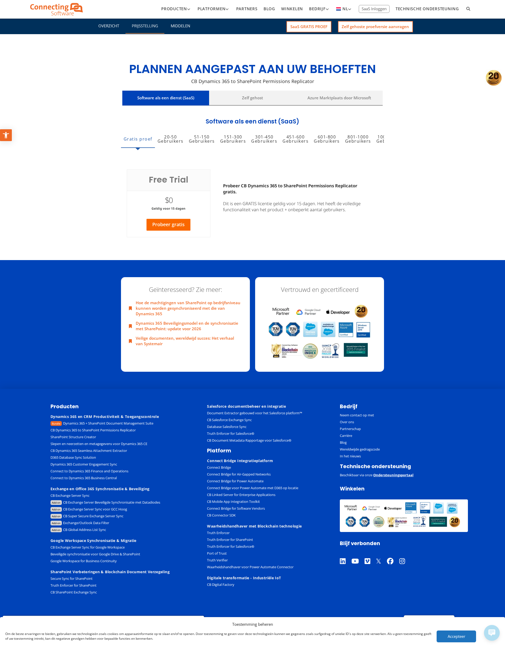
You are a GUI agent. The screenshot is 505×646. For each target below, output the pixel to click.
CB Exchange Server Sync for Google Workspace (87, 547)
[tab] (138, 140)
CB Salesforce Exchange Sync (229, 419)
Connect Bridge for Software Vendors (236, 508)
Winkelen (352, 488)
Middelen (180, 25)
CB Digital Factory (220, 584)
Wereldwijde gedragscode (360, 449)
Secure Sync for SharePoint (71, 578)
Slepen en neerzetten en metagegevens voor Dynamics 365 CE (98, 443)
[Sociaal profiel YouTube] (358, 554)
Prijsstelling (145, 25)
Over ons (347, 422)
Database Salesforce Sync (226, 426)
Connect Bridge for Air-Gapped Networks (239, 474)
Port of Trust (217, 553)
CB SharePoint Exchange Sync (73, 592)
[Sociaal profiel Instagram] (405, 554)
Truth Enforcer (218, 532)
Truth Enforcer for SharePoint (73, 585)
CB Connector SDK (221, 515)
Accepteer (456, 636)
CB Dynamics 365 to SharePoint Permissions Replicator (93, 430)
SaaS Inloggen (374, 8)
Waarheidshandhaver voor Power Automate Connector (250, 567)
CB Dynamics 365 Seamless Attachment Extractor (88, 450)
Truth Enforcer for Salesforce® (230, 433)
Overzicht (108, 25)
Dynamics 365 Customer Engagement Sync (83, 464)
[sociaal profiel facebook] (393, 554)
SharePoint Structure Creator (73, 437)
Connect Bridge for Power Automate (235, 481)
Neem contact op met (357, 415)
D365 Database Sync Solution (73, 457)
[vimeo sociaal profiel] (370, 554)
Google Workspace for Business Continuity (83, 561)
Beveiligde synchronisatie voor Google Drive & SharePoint (95, 554)
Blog (343, 442)
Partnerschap (350, 428)
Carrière (346, 435)
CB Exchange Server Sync (69, 495)
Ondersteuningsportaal (393, 475)
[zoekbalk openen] (468, 9)
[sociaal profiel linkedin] (345, 554)
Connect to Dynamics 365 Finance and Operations (89, 471)
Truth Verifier (217, 560)
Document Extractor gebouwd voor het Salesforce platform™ (254, 413)
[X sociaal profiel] (381, 554)
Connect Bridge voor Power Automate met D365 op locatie (252, 487)
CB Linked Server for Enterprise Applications (241, 494)
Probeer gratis (168, 224)
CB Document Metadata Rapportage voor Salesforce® (249, 440)
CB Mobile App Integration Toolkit (233, 501)
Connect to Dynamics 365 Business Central (84, 478)
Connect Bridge (219, 467)
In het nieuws (350, 456)
